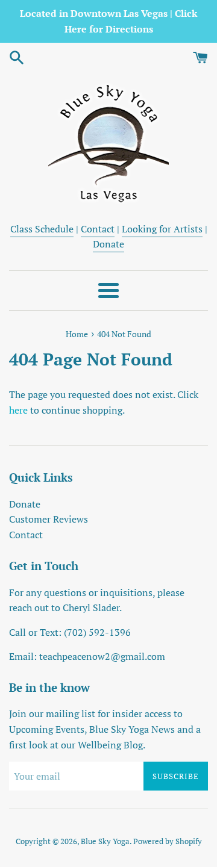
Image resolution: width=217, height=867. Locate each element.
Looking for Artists (162, 228)
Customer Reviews (48, 519)
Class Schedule (42, 228)
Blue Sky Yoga (105, 841)
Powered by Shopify (167, 841)
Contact (98, 228)
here (18, 410)
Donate (108, 243)
